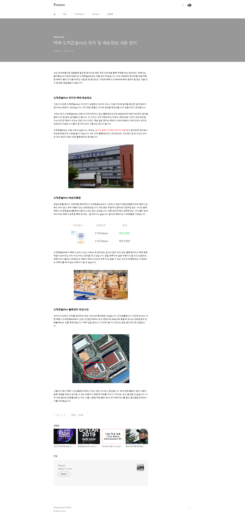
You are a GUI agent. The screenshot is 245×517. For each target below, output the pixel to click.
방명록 (110, 14)
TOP (189, 508)
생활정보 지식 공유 (65, 469)
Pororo (59, 5)
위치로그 (96, 14)
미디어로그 (79, 14)
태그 (65, 14)
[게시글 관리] (64, 415)
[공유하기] (61, 415)
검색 (183, 5)
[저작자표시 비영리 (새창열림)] (81, 415)
